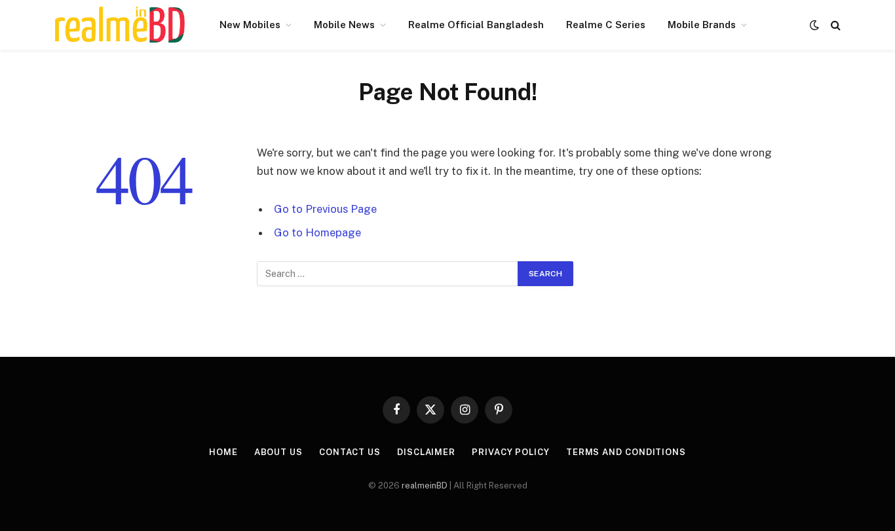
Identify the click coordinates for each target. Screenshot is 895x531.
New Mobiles (249, 24)
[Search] (834, 25)
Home (223, 452)
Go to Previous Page (325, 208)
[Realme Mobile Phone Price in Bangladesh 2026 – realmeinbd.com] (119, 25)
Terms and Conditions (626, 452)
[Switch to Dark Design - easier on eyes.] (814, 25)
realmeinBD (424, 485)
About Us (278, 452)
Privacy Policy (511, 452)
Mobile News (344, 24)
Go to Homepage (317, 232)
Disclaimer (426, 452)
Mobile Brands (702, 24)
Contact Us (350, 452)
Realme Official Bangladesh (476, 24)
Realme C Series (605, 24)
